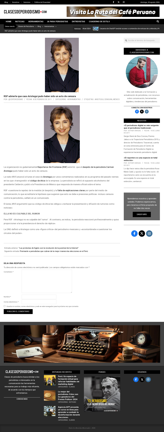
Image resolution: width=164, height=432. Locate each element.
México (116, 99)
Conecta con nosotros (141, 108)
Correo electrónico (11, 302)
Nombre (7, 297)
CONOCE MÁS (22, 399)
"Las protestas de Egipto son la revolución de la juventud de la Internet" (49, 248)
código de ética (37, 180)
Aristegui (99, 99)
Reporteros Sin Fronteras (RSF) (52, 167)
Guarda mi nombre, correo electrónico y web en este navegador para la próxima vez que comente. (43, 306)
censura (108, 99)
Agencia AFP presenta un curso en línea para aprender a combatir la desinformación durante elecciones (69, 412)
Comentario (8, 272)
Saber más (142, 214)
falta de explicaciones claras (71, 190)
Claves (72, 387)
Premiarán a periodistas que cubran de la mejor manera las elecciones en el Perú (54, 251)
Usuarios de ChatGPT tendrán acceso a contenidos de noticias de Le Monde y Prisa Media (122, 29)
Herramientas (74, 99)
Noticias (72, 402)
